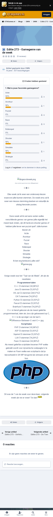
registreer (17, 167)
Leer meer (4, 5)
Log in (7, 167)
